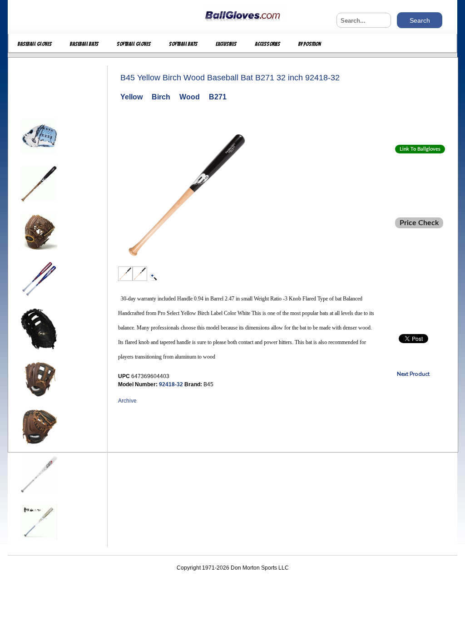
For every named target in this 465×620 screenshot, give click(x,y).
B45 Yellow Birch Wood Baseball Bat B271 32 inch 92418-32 (230, 77)
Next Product (413, 374)
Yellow (131, 97)
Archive (127, 401)
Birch (161, 97)
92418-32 (171, 384)
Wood (189, 97)
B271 (218, 97)
